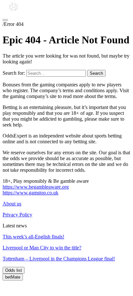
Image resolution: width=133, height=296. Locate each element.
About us (12, 203)
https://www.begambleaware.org (36, 187)
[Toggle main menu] (5, 20)
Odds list (13, 270)
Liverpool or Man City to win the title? (42, 247)
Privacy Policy (17, 214)
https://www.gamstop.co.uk (30, 192)
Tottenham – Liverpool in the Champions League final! (59, 258)
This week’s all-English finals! (33, 236)
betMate (12, 277)
